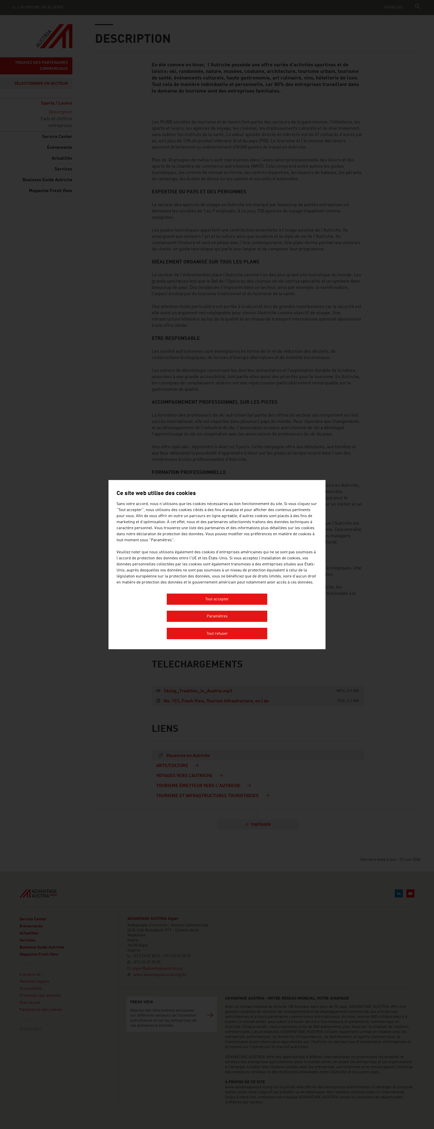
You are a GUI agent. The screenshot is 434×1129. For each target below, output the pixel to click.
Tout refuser (217, 634)
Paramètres (217, 617)
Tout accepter (217, 599)
